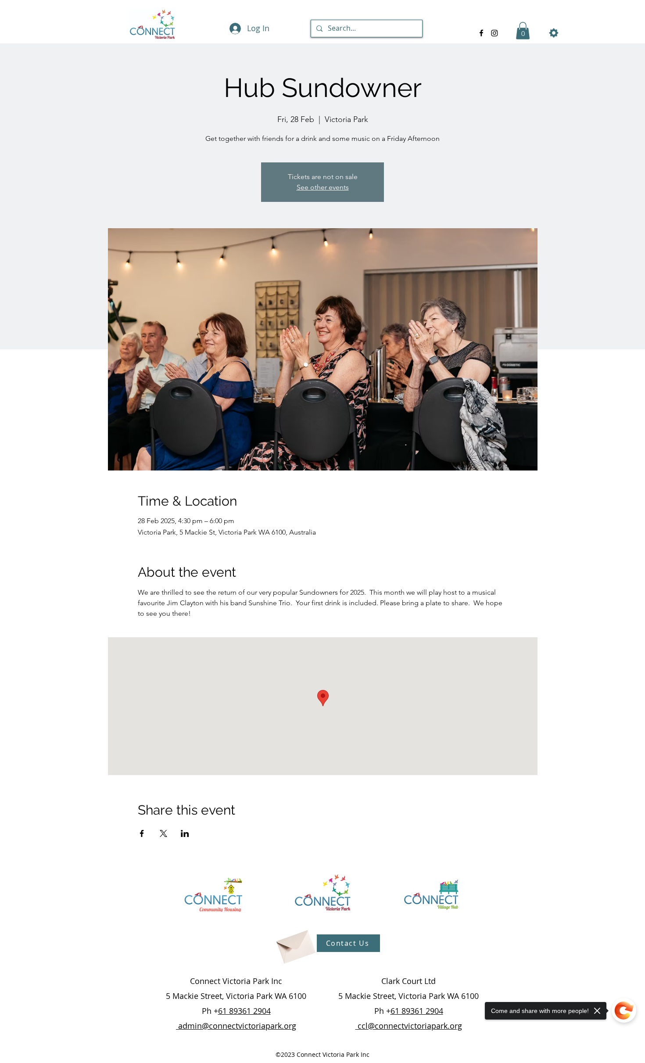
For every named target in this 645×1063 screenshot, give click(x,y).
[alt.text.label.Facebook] (481, 33)
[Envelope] (295, 943)
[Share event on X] (163, 833)
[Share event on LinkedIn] (185, 833)
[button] (523, 30)
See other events (323, 187)
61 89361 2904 (244, 1011)
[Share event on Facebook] (142, 833)
